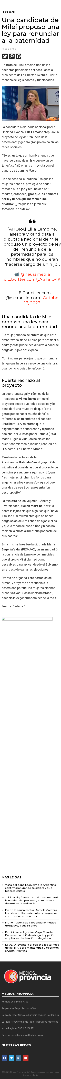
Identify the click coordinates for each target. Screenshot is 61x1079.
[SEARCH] (58, 2)
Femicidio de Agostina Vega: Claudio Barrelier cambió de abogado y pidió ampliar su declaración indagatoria (29, 935)
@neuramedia (35, 274)
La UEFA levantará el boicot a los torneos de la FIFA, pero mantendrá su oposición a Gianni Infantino (32, 947)
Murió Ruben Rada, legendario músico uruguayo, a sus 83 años (30, 924)
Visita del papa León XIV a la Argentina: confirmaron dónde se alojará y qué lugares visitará (30, 887)
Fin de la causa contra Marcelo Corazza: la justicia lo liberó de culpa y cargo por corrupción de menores (31, 913)
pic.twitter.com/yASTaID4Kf (32, 282)
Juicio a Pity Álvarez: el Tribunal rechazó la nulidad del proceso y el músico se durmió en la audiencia (31, 900)
